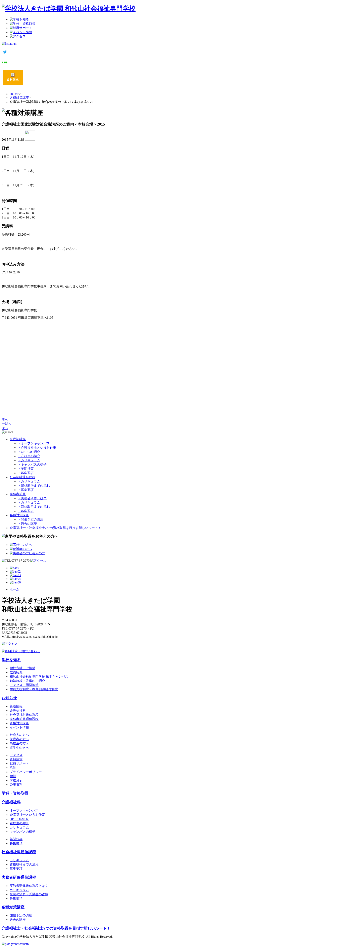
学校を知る (11, 660)
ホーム (14, 589)
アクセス (16, 755)
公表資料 (16, 784)
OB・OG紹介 (19, 819)
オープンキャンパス (24, 810)
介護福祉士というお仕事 (27, 814)
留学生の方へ (19, 747)
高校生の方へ (19, 743)
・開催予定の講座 (30, 519)
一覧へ (6, 424)
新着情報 (16, 706)
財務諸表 (16, 780)
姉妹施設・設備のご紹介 (27, 680)
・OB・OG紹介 (29, 451)
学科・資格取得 (15, 793)
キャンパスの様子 (22, 831)
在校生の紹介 (19, 823)
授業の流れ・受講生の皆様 (29, 894)
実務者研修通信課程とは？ (29, 885)
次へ (5, 428)
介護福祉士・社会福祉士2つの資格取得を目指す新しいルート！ (55, 528)
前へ (5, 419)
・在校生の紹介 (29, 456)
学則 (13, 776)
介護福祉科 (18, 439)
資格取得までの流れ (24, 864)
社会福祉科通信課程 (24, 714)
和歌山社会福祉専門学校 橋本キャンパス (39, 676)
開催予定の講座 (21, 915)
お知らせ (9, 698)
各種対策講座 (19, 97)
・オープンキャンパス (34, 443)
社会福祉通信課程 (22, 477)
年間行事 (16, 839)
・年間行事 (26, 468)
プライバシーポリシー (26, 772)
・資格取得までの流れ (34, 485)
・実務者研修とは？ (32, 498)
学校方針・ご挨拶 (22, 668)
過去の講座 (18, 919)
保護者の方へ (19, 739)
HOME (14, 94)
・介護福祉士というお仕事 (37, 447)
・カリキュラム (29, 460)
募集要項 (16, 843)
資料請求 (16, 759)
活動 (13, 767)
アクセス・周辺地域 (24, 685)
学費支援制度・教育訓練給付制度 (34, 689)
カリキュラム (19, 827)
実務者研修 (18, 494)
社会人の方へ (19, 735)
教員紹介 (16, 672)
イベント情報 (19, 727)
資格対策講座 (19, 723)
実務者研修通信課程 (24, 719)
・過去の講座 (27, 523)
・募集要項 (26, 473)
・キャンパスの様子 (32, 464)
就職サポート (19, 763)
